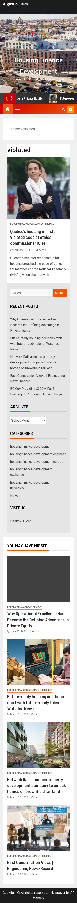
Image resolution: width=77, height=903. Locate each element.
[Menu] (17, 109)
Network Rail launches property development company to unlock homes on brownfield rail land (33, 362)
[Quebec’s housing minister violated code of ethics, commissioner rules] (38, 188)
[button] (17, 109)
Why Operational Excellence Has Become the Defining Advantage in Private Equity (35, 324)
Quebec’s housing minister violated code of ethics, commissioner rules (33, 237)
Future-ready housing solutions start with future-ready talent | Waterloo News (36, 343)
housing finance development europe (36, 462)
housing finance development (31, 446)
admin (42, 250)
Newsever (58, 893)
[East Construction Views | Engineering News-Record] (38, 828)
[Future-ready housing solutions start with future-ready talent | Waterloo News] (38, 662)
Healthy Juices (21, 521)
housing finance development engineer (32, 224)
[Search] (63, 109)
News (14, 496)
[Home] (8, 109)
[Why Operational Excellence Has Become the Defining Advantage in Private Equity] (38, 579)
